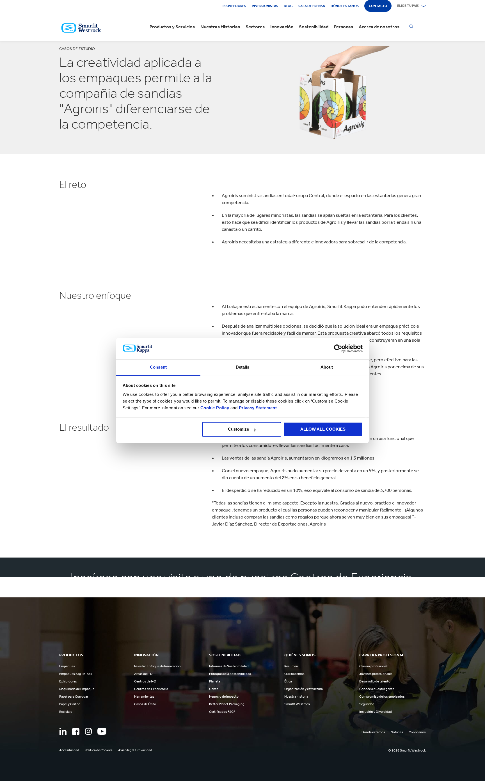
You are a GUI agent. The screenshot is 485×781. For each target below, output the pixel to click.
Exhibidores (68, 681)
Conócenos (417, 732)
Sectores (255, 26)
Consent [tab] (158, 367)
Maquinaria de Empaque (76, 689)
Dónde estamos (345, 6)
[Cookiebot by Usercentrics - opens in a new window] (338, 348)
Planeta (214, 681)
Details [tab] (243, 367)
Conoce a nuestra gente (376, 689)
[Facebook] (75, 731)
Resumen (291, 666)
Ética (288, 681)
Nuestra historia (296, 696)
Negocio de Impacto (224, 696)
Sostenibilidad (313, 26)
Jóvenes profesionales (375, 674)
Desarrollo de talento (374, 681)
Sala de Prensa (311, 6)
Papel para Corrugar (73, 696)
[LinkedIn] (63, 731)
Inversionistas (265, 6)
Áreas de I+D (143, 674)
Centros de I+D (145, 681)
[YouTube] (101, 731)
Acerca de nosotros (379, 26)
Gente (213, 689)
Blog (288, 6)
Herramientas (144, 696)
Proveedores (234, 6)
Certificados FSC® (222, 712)
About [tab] (327, 367)
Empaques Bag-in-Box (75, 674)
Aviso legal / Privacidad (135, 750)
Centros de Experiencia (151, 689)
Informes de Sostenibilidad (229, 666)
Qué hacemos (294, 674)
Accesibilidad (69, 750)
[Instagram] (88, 731)
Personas (343, 26)
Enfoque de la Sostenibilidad (230, 674)
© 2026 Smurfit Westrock (407, 750)
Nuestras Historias (220, 26)
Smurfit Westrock (297, 704)
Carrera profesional (373, 666)
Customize (238, 429)
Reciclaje (65, 712)
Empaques (67, 666)
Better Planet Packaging (226, 704)
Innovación (281, 26)
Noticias (397, 732)
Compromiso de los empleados (382, 696)
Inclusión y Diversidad (375, 712)
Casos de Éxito (145, 704)
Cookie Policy (214, 407)
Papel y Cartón (70, 704)
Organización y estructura (303, 689)
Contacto (378, 6)
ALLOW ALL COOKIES (323, 429)
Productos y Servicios (172, 26)
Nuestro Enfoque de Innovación (157, 666)
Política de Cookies (99, 750)
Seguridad (366, 704)
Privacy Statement (257, 407)
